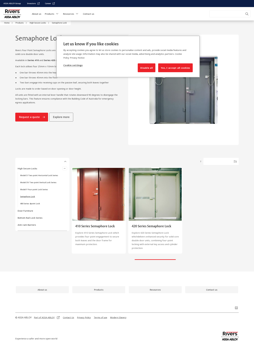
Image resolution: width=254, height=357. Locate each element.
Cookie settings (73, 65)
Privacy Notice (77, 57)
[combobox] (229, 13)
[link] (33, 3)
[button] (57, 14)
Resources (68, 13)
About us (36, 13)
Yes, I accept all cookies (175, 67)
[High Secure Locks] (64, 168)
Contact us (88, 13)
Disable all (146, 67)
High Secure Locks (27, 168)
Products (49, 13)
